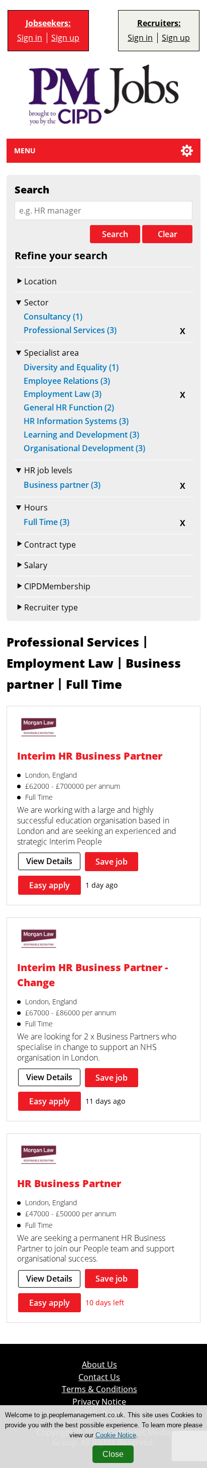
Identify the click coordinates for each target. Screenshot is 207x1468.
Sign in (29, 38)
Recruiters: (159, 23)
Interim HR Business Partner (89, 756)
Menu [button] (25, 150)
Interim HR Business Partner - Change (92, 975)
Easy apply (49, 885)
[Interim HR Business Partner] (38, 728)
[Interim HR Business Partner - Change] (38, 940)
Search (115, 234)
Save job (111, 861)
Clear (167, 234)
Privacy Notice (99, 1402)
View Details (49, 861)
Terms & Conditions (99, 1389)
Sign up (65, 38)
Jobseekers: (48, 23)
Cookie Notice (115, 1435)
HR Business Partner (69, 1183)
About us (99, 1364)
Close (113, 1454)
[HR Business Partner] (38, 1156)
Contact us (99, 1377)
